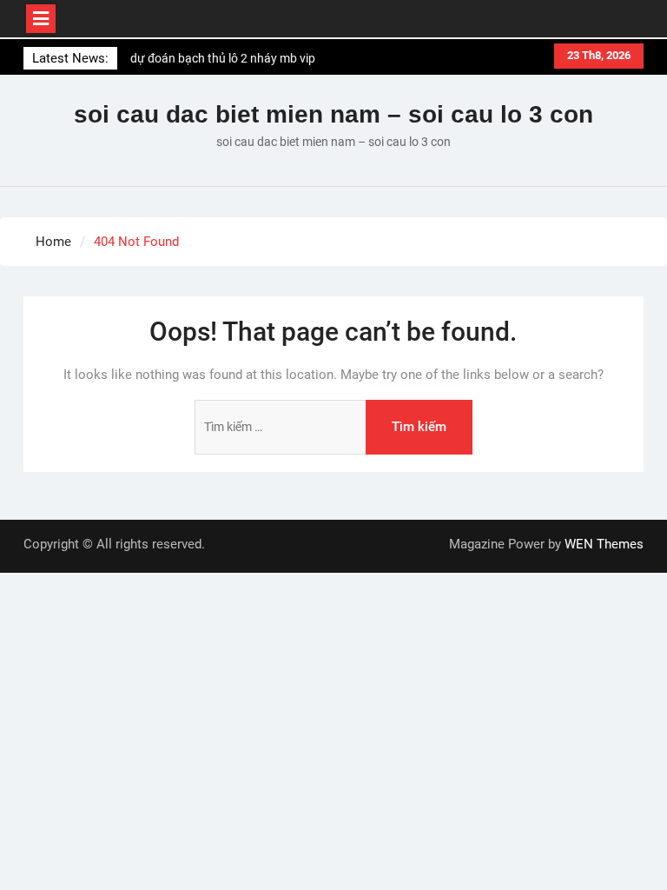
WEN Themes (604, 544)
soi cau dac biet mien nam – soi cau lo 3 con (333, 114)
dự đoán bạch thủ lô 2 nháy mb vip (222, 58)
